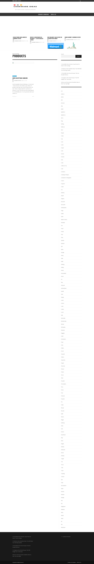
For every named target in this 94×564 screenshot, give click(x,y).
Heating (62, 264)
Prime (62, 390)
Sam (62, 428)
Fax (62, 225)
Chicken (62, 156)
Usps (62, 482)
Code (62, 162)
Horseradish (63, 273)
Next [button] (82, 43)
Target (62, 458)
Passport (63, 354)
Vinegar (62, 497)
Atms (62, 118)
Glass (62, 249)
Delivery (62, 192)
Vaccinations (63, 485)
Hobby (62, 267)
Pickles (62, 372)
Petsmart (63, 366)
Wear (62, 518)
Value (62, 488)
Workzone (63, 527)
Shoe (62, 440)
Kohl (62, 294)
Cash (62, 150)
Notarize (63, 330)
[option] (21, 42)
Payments (63, 360)
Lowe (62, 306)
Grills (62, 258)
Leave (62, 300)
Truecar (62, 476)
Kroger (62, 297)
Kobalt (62, 291)
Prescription (63, 384)
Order (62, 336)
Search (62, 54)
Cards (62, 144)
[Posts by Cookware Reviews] (13, 40)
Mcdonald (63, 318)
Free (62, 234)
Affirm (62, 97)
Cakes (62, 135)
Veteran (62, 494)
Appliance (63, 112)
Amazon (63, 103)
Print (62, 393)
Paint (62, 345)
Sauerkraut (63, 434)
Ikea (62, 282)
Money (62, 324)
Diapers (62, 198)
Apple (62, 109)
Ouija (62, 342)
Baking (62, 124)
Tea (62, 461)
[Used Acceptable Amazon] (21, 68)
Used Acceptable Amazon (19, 78)
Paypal (62, 363)
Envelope (63, 222)
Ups (62, 479)
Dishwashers (63, 207)
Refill (62, 413)
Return (62, 416)
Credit (62, 186)
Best (62, 129)
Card (62, 141)
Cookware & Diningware (66, 177)
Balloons (63, 127)
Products (14, 76)
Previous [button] (11, 43)
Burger (62, 132)
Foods (62, 231)
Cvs (62, 189)
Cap (62, 138)
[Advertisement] (47, 25)
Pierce (62, 375)
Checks (62, 153)
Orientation (63, 339)
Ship (62, 437)
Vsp (62, 500)
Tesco (62, 464)
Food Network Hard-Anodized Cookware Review (20, 38)
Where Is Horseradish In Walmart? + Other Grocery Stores (36, 39)
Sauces (62, 431)
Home (62, 270)
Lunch (62, 312)
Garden (62, 240)
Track (62, 470)
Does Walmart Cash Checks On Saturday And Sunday (54, 38)
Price (62, 387)
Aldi (62, 100)
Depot (62, 195)
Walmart (63, 509)
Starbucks (63, 449)
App (62, 106)
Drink (62, 216)
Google (62, 252)
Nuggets (63, 333)
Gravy (62, 255)
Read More (14, 96)
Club (62, 159)
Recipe (62, 407)
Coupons (63, 183)
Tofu (62, 467)
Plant (62, 378)
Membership (63, 321)
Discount (63, 201)
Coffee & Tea (64, 165)
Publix (62, 404)
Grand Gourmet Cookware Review (73, 37)
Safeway (63, 422)
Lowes (62, 309)
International (63, 288)
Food (62, 228)
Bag (62, 121)
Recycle (62, 410)
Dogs (62, 210)
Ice (61, 279)
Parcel (62, 351)
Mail (62, 315)
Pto (62, 401)
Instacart (63, 285)
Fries (62, 237)
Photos (62, 369)
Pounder (63, 381)
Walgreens (63, 506)
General (62, 243)
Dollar (62, 213)
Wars (62, 512)
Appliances (63, 115)
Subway (62, 455)
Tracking (63, 473)
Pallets (62, 348)
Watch (62, 515)
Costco (62, 180)
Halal (62, 261)
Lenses (62, 303)
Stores (62, 452)
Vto (61, 503)
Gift (62, 246)
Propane (63, 398)
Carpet (62, 147)
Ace (62, 91)
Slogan (62, 443)
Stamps (62, 446)
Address (62, 94)
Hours (62, 276)
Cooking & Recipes (65, 174)
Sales (62, 425)
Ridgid (62, 419)
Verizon (62, 491)
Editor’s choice (64, 219)
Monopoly (63, 327)
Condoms (63, 171)
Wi (61, 521)
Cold (62, 168)
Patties (62, 357)
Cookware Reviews (18, 40)
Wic (62, 524)
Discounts (63, 204)
